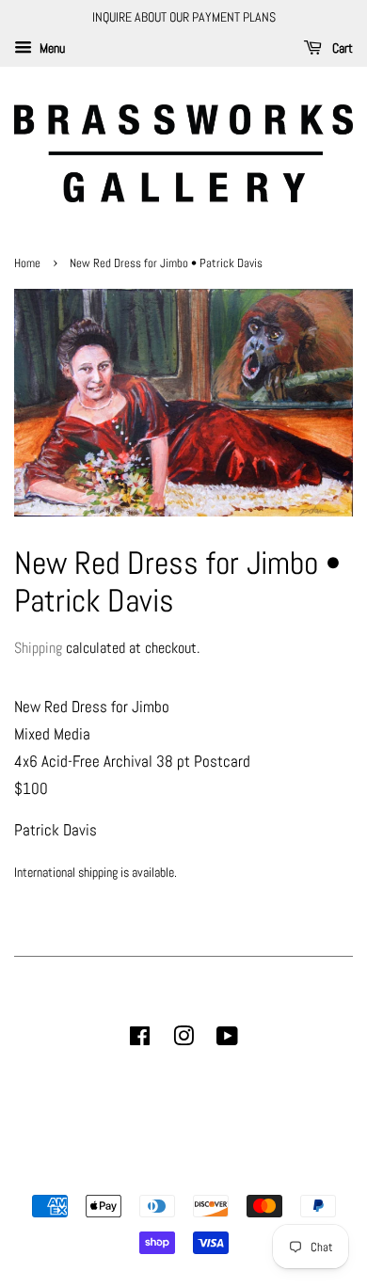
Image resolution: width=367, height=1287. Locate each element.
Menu (51, 48)
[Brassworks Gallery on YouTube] (227, 1039)
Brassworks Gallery (181, 1174)
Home (28, 263)
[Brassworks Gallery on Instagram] (183, 1039)
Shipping (38, 648)
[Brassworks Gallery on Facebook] (140, 1039)
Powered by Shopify (279, 1174)
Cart (341, 48)
